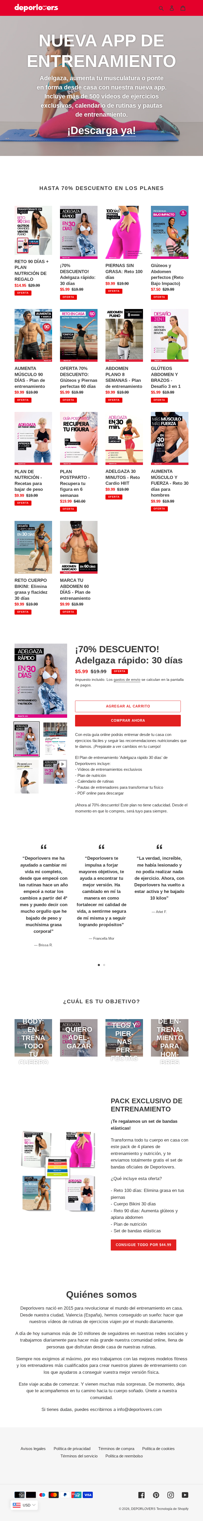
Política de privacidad (72, 1448)
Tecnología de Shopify (172, 1509)
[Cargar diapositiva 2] (104, 965)
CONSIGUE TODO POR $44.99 (143, 1245)
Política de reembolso (124, 1456)
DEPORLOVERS (143, 1509)
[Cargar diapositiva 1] (99, 965)
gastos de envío (127, 679)
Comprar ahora (128, 721)
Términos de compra (116, 1448)
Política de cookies (158, 1448)
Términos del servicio (79, 1456)
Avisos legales (33, 1448)
